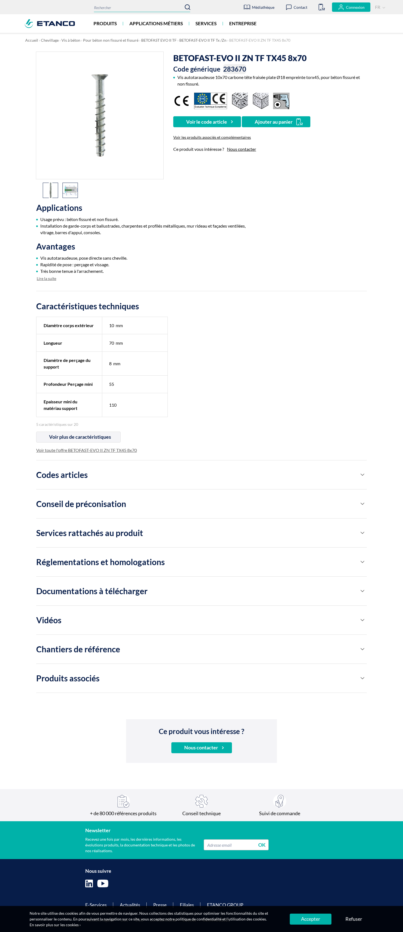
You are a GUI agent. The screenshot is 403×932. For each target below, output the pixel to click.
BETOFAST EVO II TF (159, 40)
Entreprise (243, 23)
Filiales (187, 905)
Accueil (31, 40)
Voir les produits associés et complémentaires (212, 137)
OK (262, 845)
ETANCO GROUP (225, 905)
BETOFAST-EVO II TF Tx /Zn (202, 40)
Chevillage (50, 40)
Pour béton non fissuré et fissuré (110, 40)
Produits (105, 23)
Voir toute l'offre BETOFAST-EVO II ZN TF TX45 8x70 (86, 450)
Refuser (353, 919)
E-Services (96, 905)
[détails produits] (362, 474)
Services (206, 23)
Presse (160, 905)
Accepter (310, 919)
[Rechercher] (187, 7)
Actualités (130, 905)
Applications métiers (156, 23)
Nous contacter (241, 149)
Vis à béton (70, 40)
